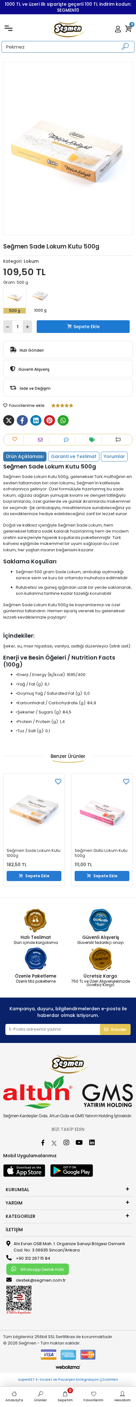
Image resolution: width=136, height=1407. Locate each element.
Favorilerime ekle (26, 405)
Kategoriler (20, 1216)
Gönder (119, 1029)
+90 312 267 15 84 (32, 1258)
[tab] (24, 456)
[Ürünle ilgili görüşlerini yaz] (68, 440)
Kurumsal (17, 1189)
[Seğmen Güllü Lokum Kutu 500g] (102, 811)
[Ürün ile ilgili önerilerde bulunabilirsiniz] (120, 440)
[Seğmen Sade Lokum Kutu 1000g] (34, 811)
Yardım (14, 1203)
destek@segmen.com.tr (41, 1280)
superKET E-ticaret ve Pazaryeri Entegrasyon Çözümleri (68, 1379)
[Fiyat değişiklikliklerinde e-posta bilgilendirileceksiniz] (94, 440)
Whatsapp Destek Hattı (41, 1269)
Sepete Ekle (86, 326)
